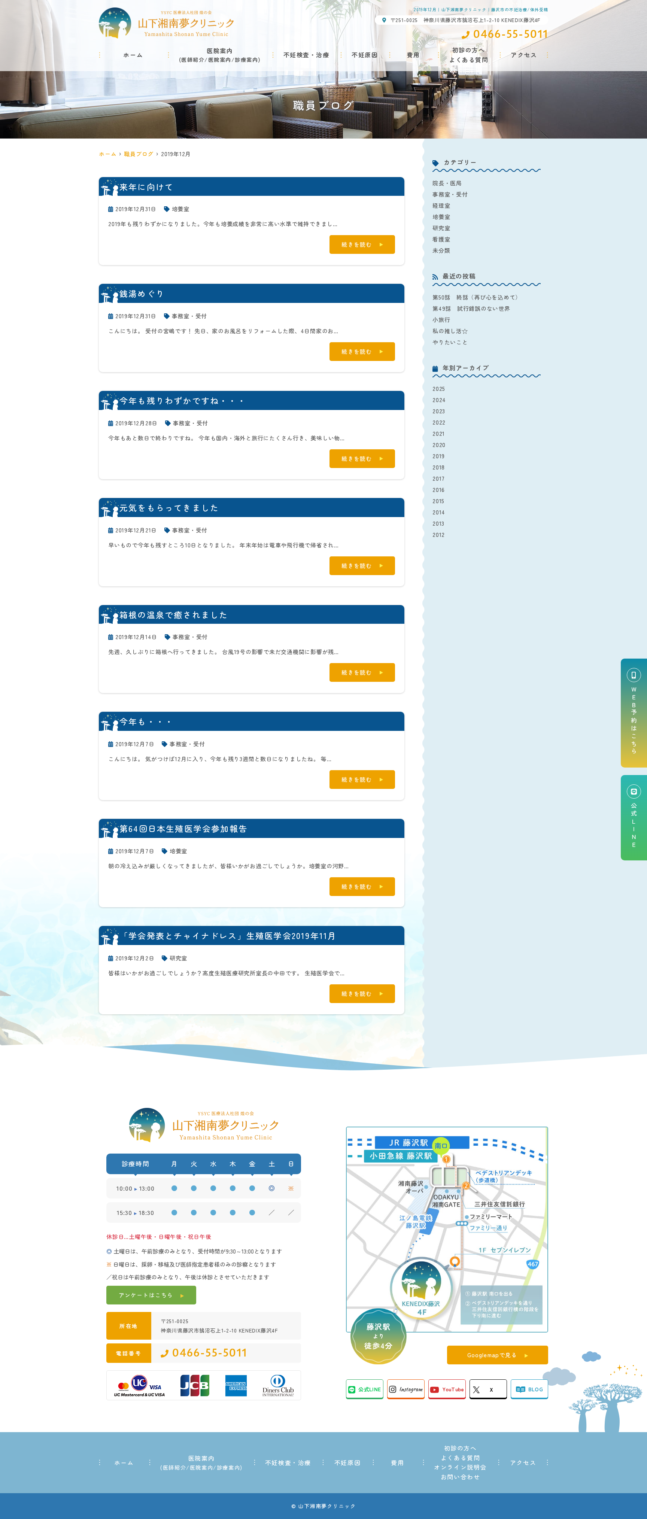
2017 (438, 478)
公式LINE (369, 1389)
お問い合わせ (460, 1476)
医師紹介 (192, 59)
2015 (438, 501)
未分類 (441, 250)
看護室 (441, 239)
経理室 (441, 205)
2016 (438, 489)
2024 (439, 400)
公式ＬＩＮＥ (633, 825)
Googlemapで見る (492, 1355)
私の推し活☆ (450, 331)
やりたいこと (450, 342)
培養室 (180, 209)
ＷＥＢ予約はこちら (633, 721)
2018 (438, 467)
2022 (439, 422)
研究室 (178, 958)
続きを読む (356, 244)
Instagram (410, 1389)
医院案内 (219, 59)
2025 (438, 388)
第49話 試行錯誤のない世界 (471, 308)
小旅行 (441, 319)
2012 (438, 534)
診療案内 (246, 59)
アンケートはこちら (146, 1295)
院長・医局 (447, 183)
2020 (439, 445)
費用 (413, 54)
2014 (438, 512)
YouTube (453, 1389)
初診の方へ (460, 1447)
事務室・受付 (189, 316)
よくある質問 (460, 1457)
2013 (438, 523)
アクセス (524, 54)
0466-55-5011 (209, 1353)
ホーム (133, 54)
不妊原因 (365, 54)
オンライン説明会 (460, 1466)
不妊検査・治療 (306, 54)
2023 (438, 411)
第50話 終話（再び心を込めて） (476, 297)
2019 (438, 456)
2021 (438, 433)
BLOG (535, 1389)
